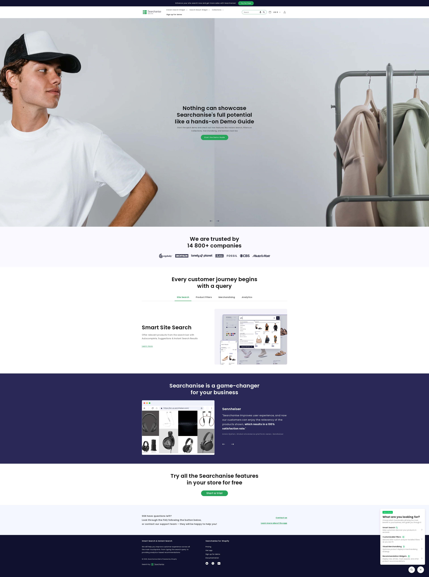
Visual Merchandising (392, 546)
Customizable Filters (392, 537)
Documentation (212, 558)
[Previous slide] (211, 220)
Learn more (147, 346)
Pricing (208, 547)
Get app (209, 550)
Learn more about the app (274, 523)
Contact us (281, 517)
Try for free (246, 3)
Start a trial (214, 493)
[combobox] (254, 12)
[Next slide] (217, 220)
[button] (176, 9)
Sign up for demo (213, 554)
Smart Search (389, 527)
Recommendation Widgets (395, 556)
